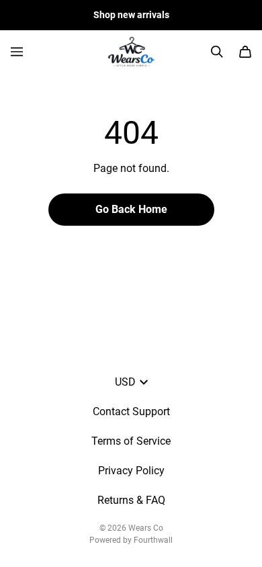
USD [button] (125, 382)
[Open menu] (17, 52)
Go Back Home (131, 209)
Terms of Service (131, 441)
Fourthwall (153, 540)
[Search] (217, 52)
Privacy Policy (131, 470)
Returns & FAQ (131, 500)
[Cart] (245, 52)
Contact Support (131, 411)
